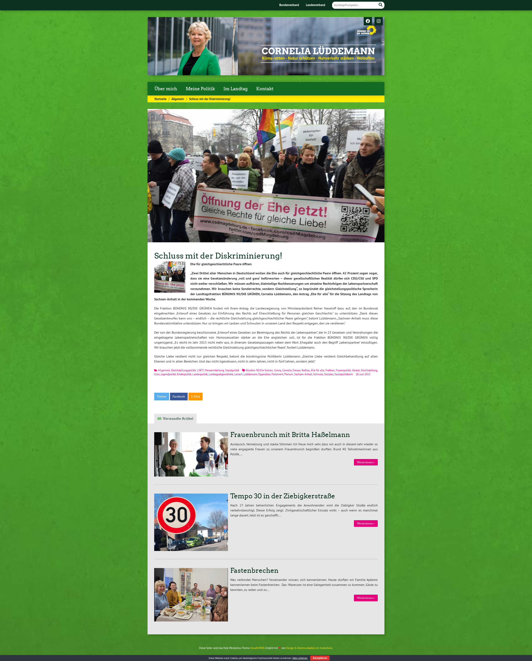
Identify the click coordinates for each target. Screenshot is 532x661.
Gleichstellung (369, 370)
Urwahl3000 (257, 648)
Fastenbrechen (254, 570)
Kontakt (264, 89)
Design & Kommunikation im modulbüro (309, 648)
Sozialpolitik (232, 370)
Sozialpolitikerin (344, 374)
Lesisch (238, 374)
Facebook (178, 396)
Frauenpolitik (343, 370)
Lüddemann (250, 374)
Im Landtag (235, 89)
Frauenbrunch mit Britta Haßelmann (290, 435)
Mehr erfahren (300, 658)
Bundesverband (289, 5)
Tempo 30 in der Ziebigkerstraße (282, 496)
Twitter (161, 396)
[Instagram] (378, 21)
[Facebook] (368, 21)
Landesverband (315, 5)
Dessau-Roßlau (301, 370)
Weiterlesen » (365, 462)
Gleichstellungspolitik (183, 370)
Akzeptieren (320, 658)
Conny (277, 370)
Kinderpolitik (184, 374)
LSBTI (200, 370)
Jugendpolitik (168, 374)
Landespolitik (200, 374)
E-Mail (195, 396)
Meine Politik (200, 89)
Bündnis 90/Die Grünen (259, 370)
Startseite (160, 99)
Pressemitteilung (214, 370)
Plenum (288, 374)
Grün (157, 374)
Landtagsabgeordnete (221, 374)
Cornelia (287, 370)
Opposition (264, 374)
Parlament (277, 374)
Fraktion (330, 370)
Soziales (329, 374)
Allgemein (177, 99)
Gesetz (356, 370)
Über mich (165, 89)
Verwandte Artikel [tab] (178, 419)
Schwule (318, 374)
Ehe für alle (317, 370)
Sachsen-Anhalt (303, 374)
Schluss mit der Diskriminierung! (218, 256)
